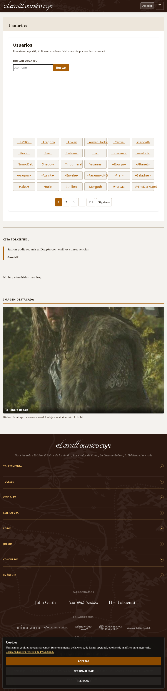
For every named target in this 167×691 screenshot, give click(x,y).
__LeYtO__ (24, 142)
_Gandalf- (143, 142)
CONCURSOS (10, 559)
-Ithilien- (71, 187)
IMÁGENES (10, 575)
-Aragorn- (24, 175)
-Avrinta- (48, 175)
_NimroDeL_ (24, 164)
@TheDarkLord (143, 187)
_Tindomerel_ (71, 164)
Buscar (61, 68)
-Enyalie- (71, 175)
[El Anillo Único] (28, 6)
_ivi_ (95, 153)
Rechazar (83, 681)
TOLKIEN (8, 481)
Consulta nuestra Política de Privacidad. (30, 651)
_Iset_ (48, 153)
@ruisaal (119, 187)
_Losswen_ (119, 153)
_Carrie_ (119, 142)
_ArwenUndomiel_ (95, 142)
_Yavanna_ (95, 164)
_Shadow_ (47, 164)
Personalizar (83, 671)
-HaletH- (24, 187)
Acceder (147, 5)
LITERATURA (11, 512)
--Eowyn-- (119, 164)
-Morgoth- (95, 187)
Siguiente (104, 202)
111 (91, 202)
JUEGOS (8, 544)
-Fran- (119, 175)
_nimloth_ (142, 153)
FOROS (7, 528)
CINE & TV (9, 497)
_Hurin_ (24, 153)
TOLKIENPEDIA (12, 466)
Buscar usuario (25, 60)
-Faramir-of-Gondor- (95, 175)
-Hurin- (48, 187)
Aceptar (83, 661)
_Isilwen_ (71, 153)
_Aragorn (48, 142)
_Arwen (71, 142)
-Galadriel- (143, 175)
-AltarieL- (143, 164)
